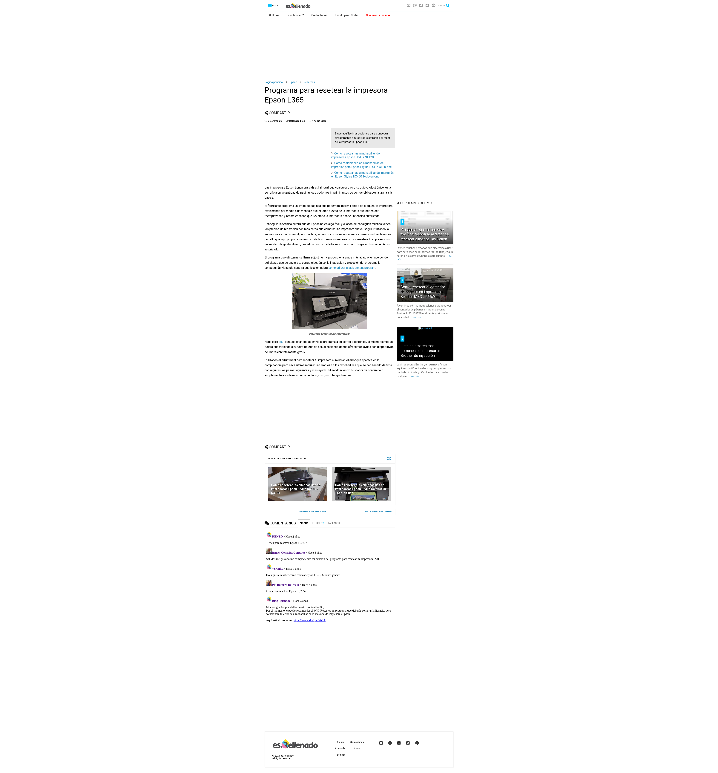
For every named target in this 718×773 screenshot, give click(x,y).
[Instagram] (415, 5)
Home (275, 15)
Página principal (274, 82)
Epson (293, 82)
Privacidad (340, 748)
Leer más (417, 317)
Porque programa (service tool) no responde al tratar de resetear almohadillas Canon (425, 234)
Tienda (340, 742)
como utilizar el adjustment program (352, 268)
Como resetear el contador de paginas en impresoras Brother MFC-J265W (423, 292)
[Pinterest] (433, 5)
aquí (281, 342)
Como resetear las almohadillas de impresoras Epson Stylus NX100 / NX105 (295, 489)
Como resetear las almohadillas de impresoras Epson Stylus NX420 (355, 155)
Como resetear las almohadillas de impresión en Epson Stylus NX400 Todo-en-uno (362, 174)
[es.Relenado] (298, 7)
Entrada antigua (378, 511)
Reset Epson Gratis (346, 15)
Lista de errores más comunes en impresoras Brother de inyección (420, 351)
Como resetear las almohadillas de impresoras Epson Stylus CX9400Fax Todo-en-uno (360, 489)
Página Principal (313, 511)
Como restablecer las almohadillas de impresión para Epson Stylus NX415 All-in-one (361, 165)
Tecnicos (340, 755)
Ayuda (357, 748)
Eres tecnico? (295, 15)
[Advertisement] (359, 47)
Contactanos (319, 15)
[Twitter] (427, 5)
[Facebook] (421, 5)
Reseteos (309, 82)
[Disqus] (330, 577)
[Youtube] (408, 5)
